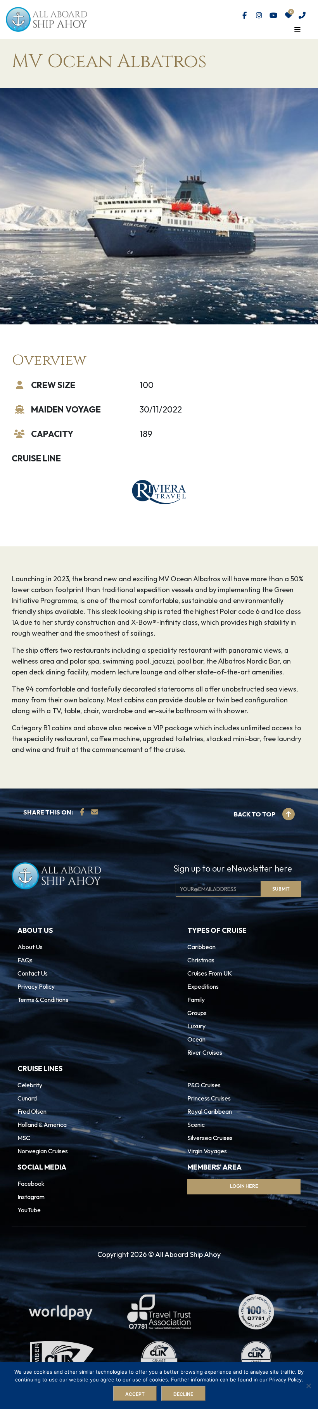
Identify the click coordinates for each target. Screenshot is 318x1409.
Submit (131, 739)
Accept (135, 1394)
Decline (183, 1394)
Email (120, 705)
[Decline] (308, 1386)
